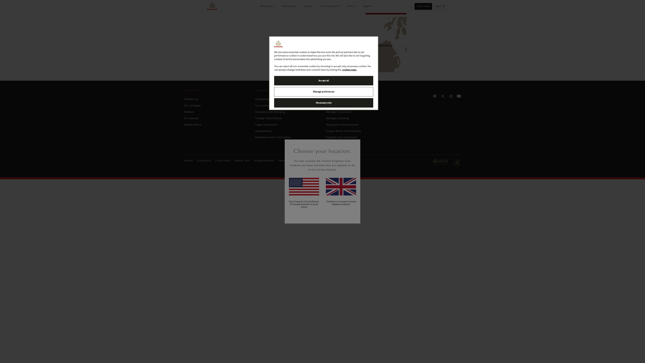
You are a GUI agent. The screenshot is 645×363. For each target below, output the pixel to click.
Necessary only (324, 103)
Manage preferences (323, 92)
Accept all (323, 80)
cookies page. (349, 70)
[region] (323, 73)
